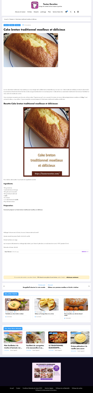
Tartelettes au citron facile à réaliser (15, 314)
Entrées (30, 12)
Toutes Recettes (50, 4)
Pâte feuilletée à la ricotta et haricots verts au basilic (13, 346)
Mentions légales (49, 388)
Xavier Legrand (10, 312)
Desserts (36, 12)
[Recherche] (70, 11)
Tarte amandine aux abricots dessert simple (73, 314)
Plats (49, 12)
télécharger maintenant (73, 277)
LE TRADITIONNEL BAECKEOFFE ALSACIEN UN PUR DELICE (56, 346)
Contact (18, 388)
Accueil (12, 388)
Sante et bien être (58, 12)
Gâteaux (11, 25)
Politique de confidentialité (62, 388)
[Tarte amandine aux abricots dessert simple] (76, 304)
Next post (50, 285)
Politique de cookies (77, 388)
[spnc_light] (74, 12)
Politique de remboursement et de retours (46, 390)
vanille (16, 200)
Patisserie (18, 25)
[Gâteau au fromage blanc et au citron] (46, 304)
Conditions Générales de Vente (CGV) (32, 388)
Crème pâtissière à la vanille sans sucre (79, 347)
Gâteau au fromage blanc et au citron (44, 314)
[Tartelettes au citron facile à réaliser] (17, 304)
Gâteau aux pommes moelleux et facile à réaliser (63, 287)
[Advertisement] (45, 78)
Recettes (7, 333)
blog (82, 97)
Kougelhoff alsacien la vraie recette (34, 287)
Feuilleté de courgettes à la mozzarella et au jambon (35, 346)
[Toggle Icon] (77, 12)
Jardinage (43, 12)
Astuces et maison (20, 12)
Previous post (41, 285)
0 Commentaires (27, 25)
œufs (6, 196)
